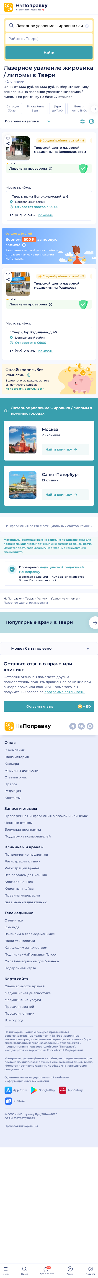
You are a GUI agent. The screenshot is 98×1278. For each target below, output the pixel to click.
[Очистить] (87, 26)
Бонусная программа (23, 829)
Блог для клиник (19, 882)
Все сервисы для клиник (26, 875)
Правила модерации (22, 895)
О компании (15, 750)
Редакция (13, 791)
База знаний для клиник (25, 902)
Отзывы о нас (16, 777)
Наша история (17, 757)
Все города (14, 1020)
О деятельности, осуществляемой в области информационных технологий (37, 1079)
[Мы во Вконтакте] (81, 726)
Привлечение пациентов (26, 854)
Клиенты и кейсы (19, 889)
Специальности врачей (25, 986)
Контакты (13, 798)
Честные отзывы (19, 823)
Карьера (12, 764)
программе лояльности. (64, 692)
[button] (49, 26)
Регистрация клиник (22, 861)
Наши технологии (20, 941)
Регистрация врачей (22, 868)
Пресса (11, 784)
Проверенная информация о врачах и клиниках (46, 816)
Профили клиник (19, 1013)
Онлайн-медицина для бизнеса (32, 961)
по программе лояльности (24, 388)
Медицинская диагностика (28, 993)
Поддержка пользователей (28, 836)
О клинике (14, 920)
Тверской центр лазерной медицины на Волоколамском (60, 150)
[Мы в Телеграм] (72, 726)
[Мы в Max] (90, 726)
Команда (12, 927)
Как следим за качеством (26, 948)
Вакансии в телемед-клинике (30, 934)
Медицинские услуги (23, 1000)
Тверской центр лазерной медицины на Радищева (57, 285)
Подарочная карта (20, 968)
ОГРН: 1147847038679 (20, 1118)
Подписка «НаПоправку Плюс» (31, 954)
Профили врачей (19, 1007)
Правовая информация (21, 1126)
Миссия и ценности (22, 770)
